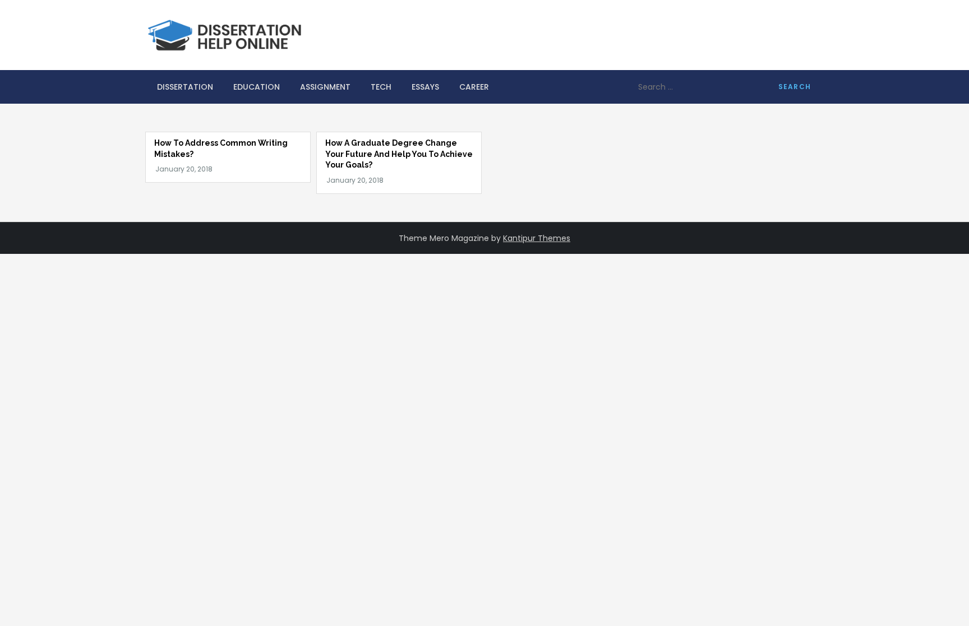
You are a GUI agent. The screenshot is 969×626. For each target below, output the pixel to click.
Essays (425, 86)
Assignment (325, 86)
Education (256, 86)
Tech (381, 86)
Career (474, 86)
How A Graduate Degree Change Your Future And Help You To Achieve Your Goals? (399, 153)
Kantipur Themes (536, 238)
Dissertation (185, 86)
